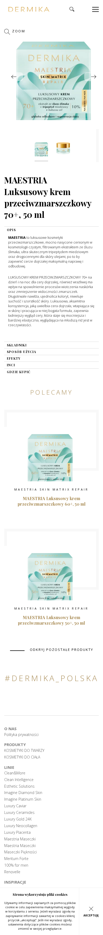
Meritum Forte (16, 858)
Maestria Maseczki (20, 839)
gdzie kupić (18, 372)
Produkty (15, 744)
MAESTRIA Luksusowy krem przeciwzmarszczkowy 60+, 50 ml (52, 501)
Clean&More (14, 773)
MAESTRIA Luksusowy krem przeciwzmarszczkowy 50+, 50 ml (51, 620)
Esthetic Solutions (19, 786)
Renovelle (12, 872)
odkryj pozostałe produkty (61, 650)
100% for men (16, 865)
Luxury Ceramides (19, 812)
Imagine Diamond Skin (23, 792)
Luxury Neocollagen (20, 825)
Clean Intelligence (19, 779)
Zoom (18, 31)
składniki (17, 345)
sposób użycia (21, 352)
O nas (10, 728)
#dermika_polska (52, 678)
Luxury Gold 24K (18, 819)
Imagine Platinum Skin (22, 799)
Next (93, 76)
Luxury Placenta (17, 832)
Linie (9, 767)
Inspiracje (15, 882)
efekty (13, 358)
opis (11, 230)
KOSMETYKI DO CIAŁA (22, 757)
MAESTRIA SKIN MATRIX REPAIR (51, 489)
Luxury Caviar (15, 806)
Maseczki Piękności (20, 852)
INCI (11, 365)
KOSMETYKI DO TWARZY (24, 750)
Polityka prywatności (21, 734)
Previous (13, 76)
